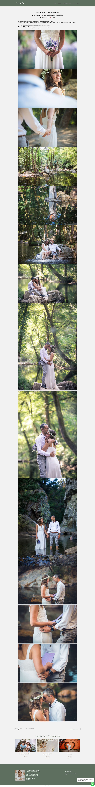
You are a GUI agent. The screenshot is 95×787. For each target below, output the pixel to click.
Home (55, 3)
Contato (78, 3)
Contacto (68, 778)
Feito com (47, 786)
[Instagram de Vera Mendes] (66, 774)
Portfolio (59, 3)
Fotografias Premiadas (67, 3)
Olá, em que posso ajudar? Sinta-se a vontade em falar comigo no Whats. (85, 780)
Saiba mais (29, 782)
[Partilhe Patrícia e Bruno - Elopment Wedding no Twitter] (16, 729)
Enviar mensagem (69, 771)
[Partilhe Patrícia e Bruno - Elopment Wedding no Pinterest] (18, 729)
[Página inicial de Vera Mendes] (22, 3)
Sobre (74, 3)
